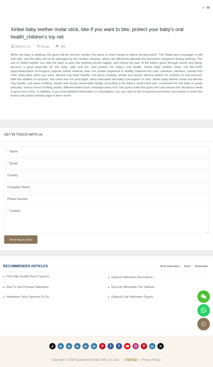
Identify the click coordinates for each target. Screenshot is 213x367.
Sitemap (131, 359)
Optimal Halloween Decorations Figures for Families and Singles (134, 277)
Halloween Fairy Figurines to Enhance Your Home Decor (29, 296)
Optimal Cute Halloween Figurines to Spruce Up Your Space (134, 296)
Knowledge (201, 266)
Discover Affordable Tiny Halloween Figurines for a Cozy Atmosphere (134, 286)
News (187, 266)
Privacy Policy (151, 359)
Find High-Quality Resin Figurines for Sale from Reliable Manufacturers (29, 276)
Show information (170, 266)
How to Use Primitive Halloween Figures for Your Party (29, 286)
